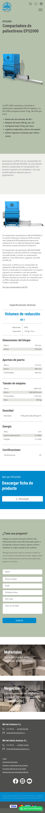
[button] (31, 808)
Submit (19, 620)
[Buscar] (36, 4)
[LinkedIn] (22, 781)
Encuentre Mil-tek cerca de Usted (14, 769)
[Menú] (40, 9)
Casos (5, 759)
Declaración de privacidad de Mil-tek (15, 772)
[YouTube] (29, 781)
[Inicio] (7, 7)
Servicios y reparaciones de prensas (15, 765)
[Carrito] (30, 4)
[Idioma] (41, 4)
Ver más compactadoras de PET (15, 287)
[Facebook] (15, 781)
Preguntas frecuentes (10, 762)
